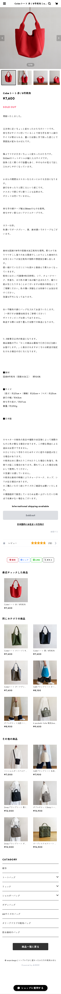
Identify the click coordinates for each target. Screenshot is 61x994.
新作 (4, 868)
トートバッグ (9, 877)
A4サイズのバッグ (11, 914)
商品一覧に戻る (30, 946)
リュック (6, 886)
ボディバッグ (9, 905)
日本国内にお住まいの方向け (30, 524)
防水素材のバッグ (11, 932)
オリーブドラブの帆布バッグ (16, 923)
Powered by (27, 965)
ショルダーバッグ (11, 895)
